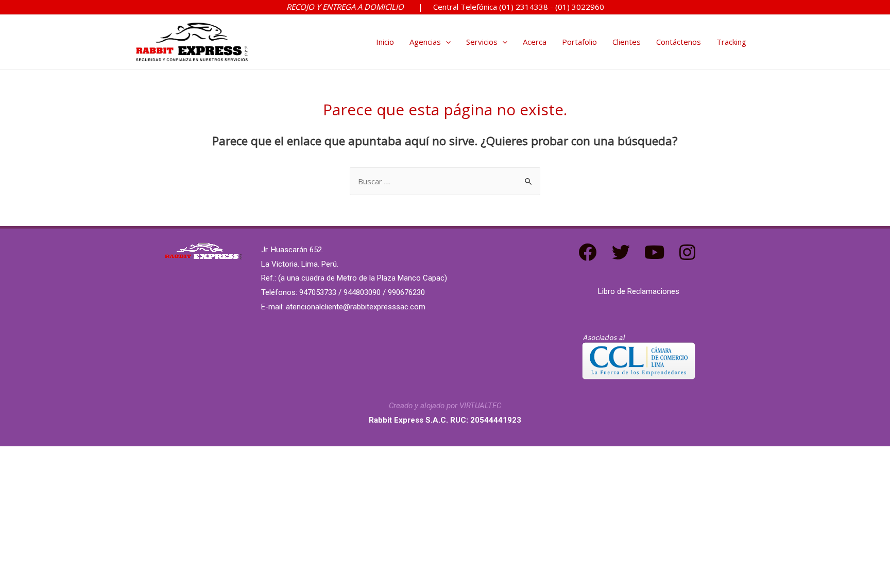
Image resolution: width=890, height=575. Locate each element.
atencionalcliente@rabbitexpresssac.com (355, 306)
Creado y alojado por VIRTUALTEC (445, 405)
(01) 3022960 (579, 7)
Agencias (425, 42)
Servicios (482, 42)
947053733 (317, 292)
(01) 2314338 (524, 7)
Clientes (626, 42)
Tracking (731, 42)
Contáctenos (678, 42)
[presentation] (446, 42)
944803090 (362, 292)
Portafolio (579, 42)
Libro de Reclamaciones (638, 291)
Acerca (534, 42)
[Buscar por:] (445, 181)
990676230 (406, 292)
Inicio (385, 42)
